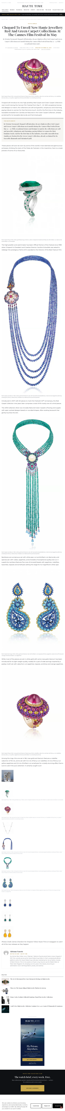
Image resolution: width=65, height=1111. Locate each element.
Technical (19, 9)
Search (61, 2)
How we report (45, 49)
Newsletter (53, 2)
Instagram (52, 942)
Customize (36, 1106)
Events (33, 9)
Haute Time (5, 19)
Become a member (32, 1088)
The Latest (5, 9)
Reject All (47, 1106)
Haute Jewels (14, 19)
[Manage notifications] (61, 1107)
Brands (12, 9)
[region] (32, 1105)
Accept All (58, 1106)
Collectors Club (57, 9)
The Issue (48, 9)
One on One (40, 9)
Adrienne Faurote (12, 47)
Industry (26, 9)
